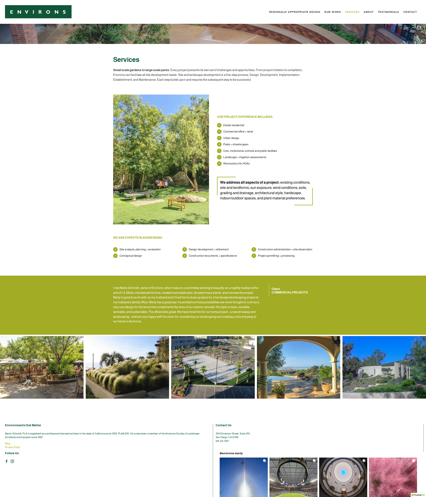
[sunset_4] (127, 337)
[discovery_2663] (213, 337)
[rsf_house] (384, 337)
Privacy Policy (12, 447)
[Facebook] (6, 461)
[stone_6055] (42, 337)
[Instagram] (12, 461)
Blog (7, 443)
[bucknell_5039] (298, 337)
